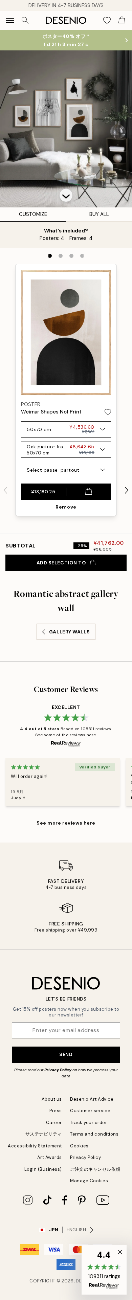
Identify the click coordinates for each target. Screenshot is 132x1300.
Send (65, 1054)
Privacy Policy (57, 1070)
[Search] (25, 20)
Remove (66, 507)
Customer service (90, 1111)
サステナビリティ (43, 1134)
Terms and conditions (94, 1134)
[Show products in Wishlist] (107, 20)
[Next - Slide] (126, 490)
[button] (66, 195)
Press (55, 1111)
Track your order (88, 1122)
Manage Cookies (89, 1181)
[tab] (49, 255)
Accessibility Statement (35, 1146)
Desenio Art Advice (91, 1099)
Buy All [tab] (99, 214)
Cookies (79, 1146)
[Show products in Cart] (121, 20)
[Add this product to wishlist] (108, 412)
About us (52, 1099)
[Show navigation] (10, 20)
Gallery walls (69, 632)
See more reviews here (66, 823)
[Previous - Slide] (5, 490)
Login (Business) (43, 1169)
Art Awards (49, 1157)
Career (54, 1122)
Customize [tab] (33, 214)
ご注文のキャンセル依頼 (95, 1169)
